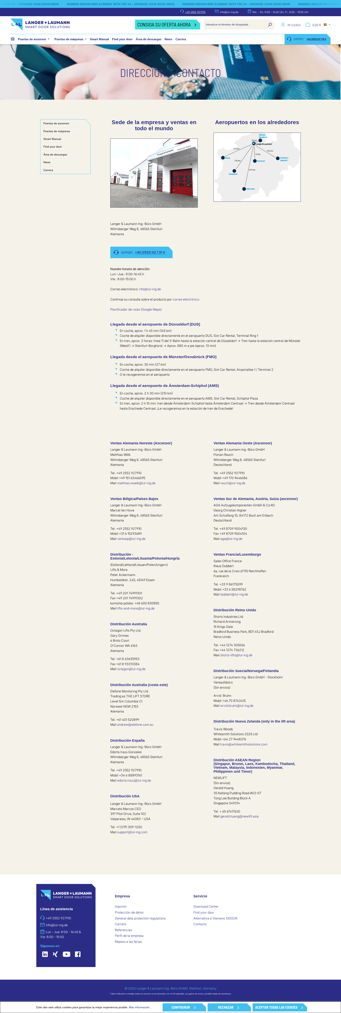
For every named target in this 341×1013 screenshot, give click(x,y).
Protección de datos (129, 912)
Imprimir (121, 906)
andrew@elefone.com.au (135, 725)
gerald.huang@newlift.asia (239, 816)
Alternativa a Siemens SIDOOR (215, 918)
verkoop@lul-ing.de (131, 539)
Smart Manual (52, 138)
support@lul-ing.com (132, 832)
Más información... (140, 1007)
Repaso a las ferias (128, 942)
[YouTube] (66, 954)
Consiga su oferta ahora (164, 24)
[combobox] (234, 24)
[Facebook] (77, 954)
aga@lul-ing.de (231, 539)
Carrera (48, 170)
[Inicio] (12, 39)
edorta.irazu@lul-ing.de (134, 780)
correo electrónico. (186, 299)
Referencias (123, 930)
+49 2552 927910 (195, 12)
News (46, 162)
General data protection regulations (140, 918)
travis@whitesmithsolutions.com (243, 744)
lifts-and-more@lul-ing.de (136, 608)
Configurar (180, 1007)
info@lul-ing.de (229, 12)
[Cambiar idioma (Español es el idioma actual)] (327, 24)
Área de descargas (55, 154)
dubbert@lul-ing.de (234, 594)
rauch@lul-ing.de (232, 483)
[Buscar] (269, 24)
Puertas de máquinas (56, 131)
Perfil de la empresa (129, 936)
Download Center (205, 906)
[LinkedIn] (45, 954)
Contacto (200, 924)
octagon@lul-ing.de (131, 669)
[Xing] (55, 954)
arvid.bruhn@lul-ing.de (236, 706)
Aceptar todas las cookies (276, 1007)
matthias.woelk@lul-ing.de (136, 483)
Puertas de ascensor (56, 123)
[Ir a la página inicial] (68, 25)
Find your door (52, 146)
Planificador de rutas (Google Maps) (136, 309)
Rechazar (225, 1007)
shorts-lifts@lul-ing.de (236, 655)
